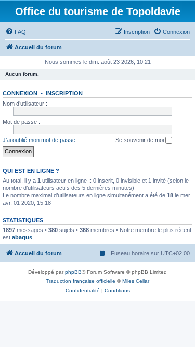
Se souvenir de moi (140, 140)
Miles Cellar (135, 281)
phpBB (73, 272)
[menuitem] (15, 31)
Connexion (20, 93)
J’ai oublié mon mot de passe (39, 140)
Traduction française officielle (80, 281)
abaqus (22, 237)
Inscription (64, 93)
